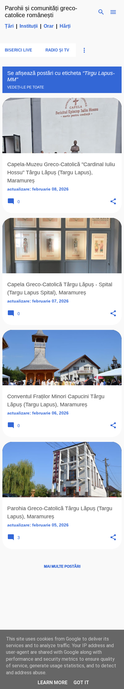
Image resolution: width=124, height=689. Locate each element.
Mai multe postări (62, 566)
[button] (113, 202)
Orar (49, 26)
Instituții (29, 26)
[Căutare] (101, 12)
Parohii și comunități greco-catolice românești (41, 11)
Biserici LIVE (18, 50)
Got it (81, 682)
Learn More (52, 682)
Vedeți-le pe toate (25, 87)
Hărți (65, 26)
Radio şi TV (57, 50)
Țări (9, 26)
